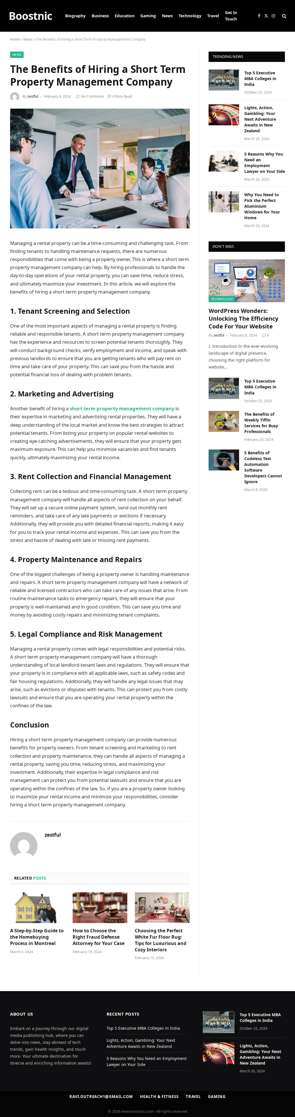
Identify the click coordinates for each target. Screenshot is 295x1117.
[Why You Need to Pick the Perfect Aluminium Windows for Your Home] (224, 201)
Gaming (148, 15)
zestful (32, 96)
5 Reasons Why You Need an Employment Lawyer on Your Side (264, 162)
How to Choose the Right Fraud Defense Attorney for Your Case (98, 937)
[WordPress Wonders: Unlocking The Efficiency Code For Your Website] (247, 280)
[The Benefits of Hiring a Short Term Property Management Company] (100, 227)
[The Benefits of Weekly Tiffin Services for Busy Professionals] (224, 421)
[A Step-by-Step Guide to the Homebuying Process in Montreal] (37, 907)
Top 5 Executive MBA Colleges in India (260, 78)
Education (125, 15)
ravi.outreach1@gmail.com (101, 1096)
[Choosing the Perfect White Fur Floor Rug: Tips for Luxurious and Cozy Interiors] (162, 907)
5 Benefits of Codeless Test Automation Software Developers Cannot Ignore (263, 467)
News (167, 15)
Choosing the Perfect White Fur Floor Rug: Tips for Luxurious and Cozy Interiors (160, 940)
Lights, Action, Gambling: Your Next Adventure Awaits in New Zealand (260, 119)
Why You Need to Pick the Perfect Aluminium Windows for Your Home (262, 206)
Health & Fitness (159, 1096)
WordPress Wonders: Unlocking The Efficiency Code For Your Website (243, 318)
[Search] (283, 16)
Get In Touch (231, 16)
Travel (213, 15)
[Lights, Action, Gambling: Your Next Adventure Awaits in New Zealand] (224, 114)
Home (15, 39)
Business (100, 15)
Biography (75, 15)
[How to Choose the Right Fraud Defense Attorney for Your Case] (100, 907)
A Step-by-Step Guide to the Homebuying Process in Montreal (37, 937)
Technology (190, 15)
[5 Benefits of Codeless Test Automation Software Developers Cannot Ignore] (224, 459)
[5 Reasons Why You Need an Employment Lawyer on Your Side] (224, 161)
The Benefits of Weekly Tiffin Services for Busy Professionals (261, 422)
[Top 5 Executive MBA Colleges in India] (224, 79)
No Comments (92, 96)
